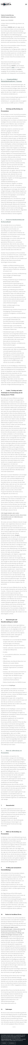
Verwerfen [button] (4, 1043)
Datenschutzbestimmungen (6, 1039)
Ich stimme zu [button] (12, 1043)
